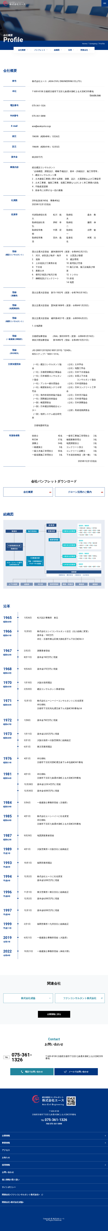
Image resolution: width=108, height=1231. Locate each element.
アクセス (6, 1150)
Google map (95, 95)
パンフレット (39, 50)
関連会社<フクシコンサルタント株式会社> (21, 1194)
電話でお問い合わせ (34, 1072)
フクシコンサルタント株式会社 (79, 998)
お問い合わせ (8, 1172)
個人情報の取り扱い (11, 1179)
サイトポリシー (9, 1187)
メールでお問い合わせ (79, 1072)
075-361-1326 (22, 1057)
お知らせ (6, 1157)
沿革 (70, 50)
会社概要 (22, 50)
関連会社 (84, 50)
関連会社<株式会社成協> (13, 1202)
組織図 (57, 50)
